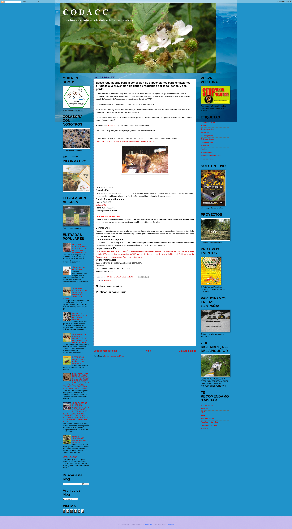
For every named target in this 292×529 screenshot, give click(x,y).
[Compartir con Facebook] (146, 277)
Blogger (171, 524)
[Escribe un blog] (142, 277)
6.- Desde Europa (207, 139)
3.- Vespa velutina (207, 129)
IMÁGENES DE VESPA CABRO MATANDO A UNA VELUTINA (79, 439)
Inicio (148, 350)
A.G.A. (203, 415)
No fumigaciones (207, 152)
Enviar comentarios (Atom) (114, 356)
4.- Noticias (108, 280)
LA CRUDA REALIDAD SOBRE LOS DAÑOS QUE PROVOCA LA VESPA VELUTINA (79, 248)
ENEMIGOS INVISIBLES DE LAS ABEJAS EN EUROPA (80, 316)
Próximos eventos (207, 159)
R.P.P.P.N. (204, 429)
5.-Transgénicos (207, 136)
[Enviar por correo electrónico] (139, 277)
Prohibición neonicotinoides (211, 155)
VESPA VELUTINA (70, 457)
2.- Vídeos (204, 126)
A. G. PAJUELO (207, 405)
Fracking (204, 149)
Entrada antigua (187, 350)
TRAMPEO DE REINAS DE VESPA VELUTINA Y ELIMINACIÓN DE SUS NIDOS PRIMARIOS (75, 293)
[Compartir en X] (144, 277)
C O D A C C (85, 12)
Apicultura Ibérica (207, 419)
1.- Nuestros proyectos (209, 122)
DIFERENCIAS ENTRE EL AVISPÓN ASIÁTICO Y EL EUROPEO (80, 360)
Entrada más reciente (105, 350)
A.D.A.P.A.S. (205, 409)
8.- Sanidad (205, 146)
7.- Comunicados (207, 142)
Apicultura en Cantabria (209, 422)
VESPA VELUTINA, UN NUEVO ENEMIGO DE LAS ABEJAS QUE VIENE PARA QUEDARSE (80, 338)
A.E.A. (203, 412)
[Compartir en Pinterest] (148, 277)
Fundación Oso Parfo (209, 425)
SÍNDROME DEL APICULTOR (78, 268)
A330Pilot (148, 524)
